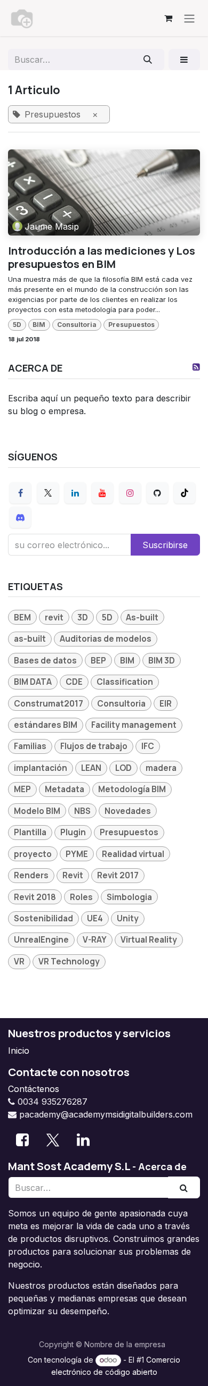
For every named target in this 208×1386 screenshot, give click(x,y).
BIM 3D (161, 660)
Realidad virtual (133, 854)
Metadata (64, 789)
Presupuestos (131, 325)
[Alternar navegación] (189, 18)
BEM (22, 617)
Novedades (128, 811)
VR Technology (69, 961)
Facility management (134, 724)
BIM (39, 325)
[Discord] (20, 517)
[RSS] (196, 367)
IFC (147, 746)
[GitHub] (157, 492)
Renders (31, 875)
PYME (77, 854)
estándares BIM (45, 724)
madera (161, 768)
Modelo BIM (37, 811)
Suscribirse (165, 545)
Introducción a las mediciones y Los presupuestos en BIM (101, 257)
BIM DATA (33, 681)
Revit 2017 (118, 875)
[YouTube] (102, 492)
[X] (48, 492)
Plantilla (30, 832)
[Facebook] (20, 492)
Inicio (18, 1050)
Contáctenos (33, 1088)
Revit (72, 875)
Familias (30, 746)
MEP (22, 789)
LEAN (91, 768)
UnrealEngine (41, 939)
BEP (98, 660)
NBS (82, 811)
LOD (123, 768)
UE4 (95, 918)
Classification (125, 681)
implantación (40, 768)
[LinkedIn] (75, 492)
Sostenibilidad (43, 918)
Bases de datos (45, 660)
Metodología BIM (132, 789)
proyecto (33, 854)
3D (82, 617)
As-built (142, 617)
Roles (81, 897)
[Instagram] (130, 492)
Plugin (73, 832)
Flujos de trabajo (93, 746)
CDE (74, 681)
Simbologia (129, 897)
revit (54, 617)
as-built (30, 638)
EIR (165, 703)
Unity (128, 918)
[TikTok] (184, 492)
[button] (184, 59)
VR (19, 961)
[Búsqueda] (148, 59)
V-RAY (95, 939)
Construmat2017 (48, 703)
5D (17, 325)
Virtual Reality (149, 939)
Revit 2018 (35, 897)
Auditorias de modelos (105, 638)
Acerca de (162, 1166)
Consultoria (77, 325)
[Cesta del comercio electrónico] (168, 18)
